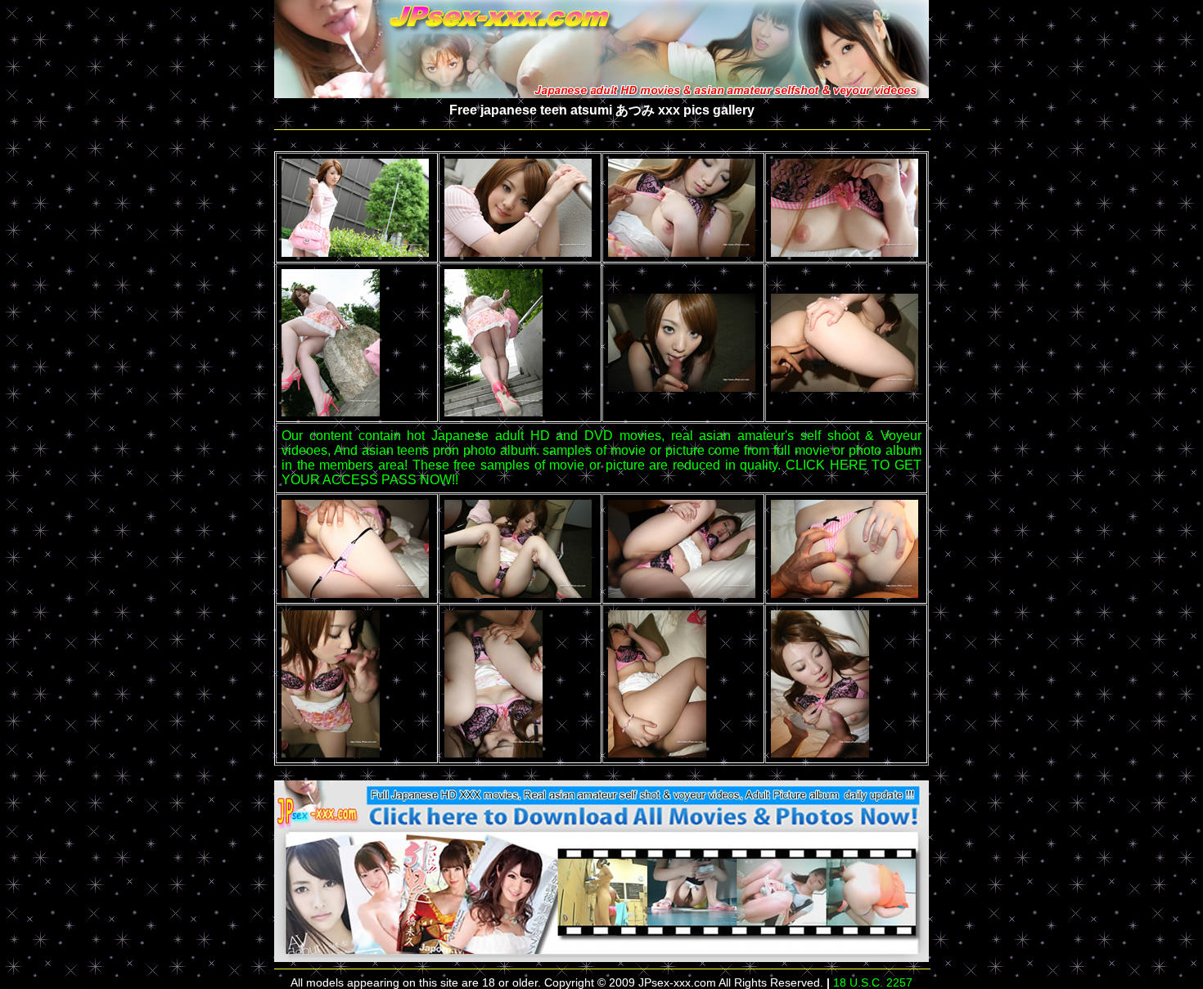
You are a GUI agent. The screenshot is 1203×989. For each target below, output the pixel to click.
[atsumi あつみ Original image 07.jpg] (681, 387)
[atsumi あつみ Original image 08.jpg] (844, 387)
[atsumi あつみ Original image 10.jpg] (518, 593)
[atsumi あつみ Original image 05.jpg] (331, 412)
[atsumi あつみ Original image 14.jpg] (493, 753)
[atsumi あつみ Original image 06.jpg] (493, 412)
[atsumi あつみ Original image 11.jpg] (681, 593)
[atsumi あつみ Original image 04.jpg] (844, 252)
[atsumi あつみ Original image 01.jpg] (355, 252)
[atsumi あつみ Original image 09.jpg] (355, 593)
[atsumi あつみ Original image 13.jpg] (331, 753)
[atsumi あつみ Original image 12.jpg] (844, 593)
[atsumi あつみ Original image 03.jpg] (681, 252)
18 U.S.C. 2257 (872, 982)
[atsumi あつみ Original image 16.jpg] (820, 753)
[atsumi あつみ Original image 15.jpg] (657, 753)
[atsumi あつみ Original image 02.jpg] (518, 252)
